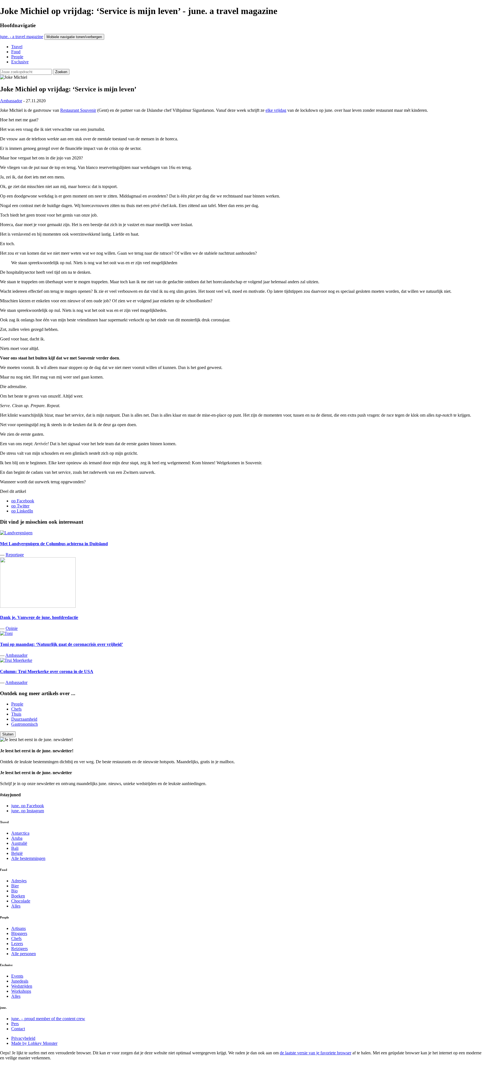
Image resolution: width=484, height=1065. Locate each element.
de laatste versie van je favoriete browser (315, 1052)
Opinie (12, 628)
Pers (15, 1023)
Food (15, 51)
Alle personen (23, 953)
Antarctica (20, 833)
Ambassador (11, 100)
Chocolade (20, 901)
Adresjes (19, 880)
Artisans (18, 928)
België (17, 853)
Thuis (16, 714)
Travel (16, 46)
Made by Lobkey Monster (34, 1043)
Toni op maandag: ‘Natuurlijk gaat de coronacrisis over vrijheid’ (61, 644)
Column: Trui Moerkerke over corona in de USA (46, 671)
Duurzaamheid (24, 719)
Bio (14, 890)
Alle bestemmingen (28, 858)
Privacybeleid (23, 1038)
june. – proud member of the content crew (48, 1018)
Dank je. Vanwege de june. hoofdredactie (39, 617)
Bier (15, 885)
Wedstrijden (21, 986)
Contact (18, 1028)
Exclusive (20, 61)
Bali (14, 848)
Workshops (21, 991)
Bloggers (19, 933)
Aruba (16, 838)
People (17, 56)
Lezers (17, 943)
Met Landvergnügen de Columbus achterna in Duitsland (54, 543)
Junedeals (19, 981)
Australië (19, 843)
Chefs (16, 709)
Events (17, 976)
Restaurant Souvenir (78, 110)
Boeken (18, 896)
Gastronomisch (24, 724)
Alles (15, 906)
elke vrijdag (276, 110)
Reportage (15, 554)
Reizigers (19, 948)
